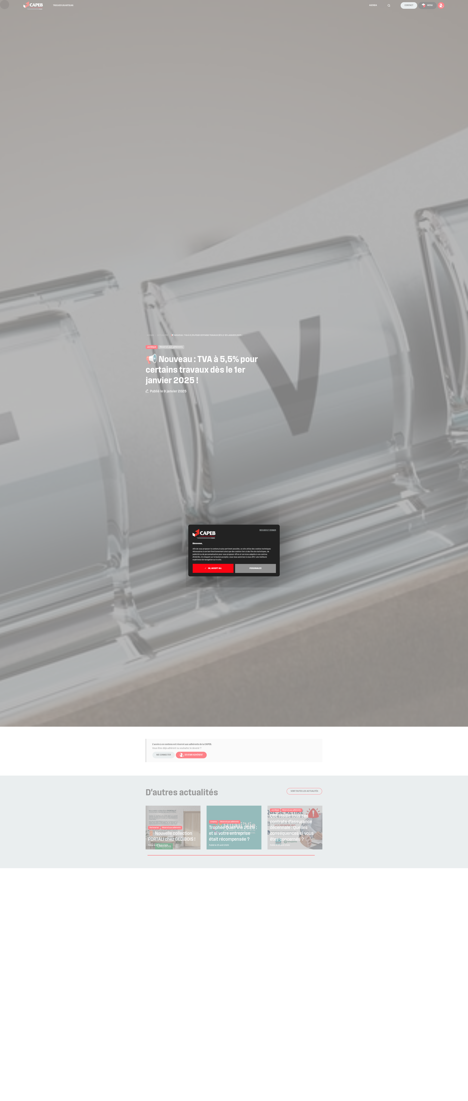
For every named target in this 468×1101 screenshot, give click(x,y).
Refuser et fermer (267, 530)
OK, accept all (215, 568)
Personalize (255, 568)
